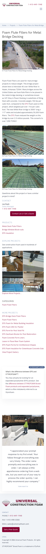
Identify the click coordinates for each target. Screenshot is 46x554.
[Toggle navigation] (41, 9)
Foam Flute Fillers (9, 305)
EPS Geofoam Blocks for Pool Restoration (19, 334)
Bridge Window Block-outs (13, 230)
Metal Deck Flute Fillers (12, 226)
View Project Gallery (10, 352)
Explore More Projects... (12, 293)
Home (4, 25)
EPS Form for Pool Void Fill (13, 330)
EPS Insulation (8, 233)
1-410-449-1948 (9, 209)
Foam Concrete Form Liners (13, 338)
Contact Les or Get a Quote (23, 214)
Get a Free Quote (11, 529)
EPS (26, 104)
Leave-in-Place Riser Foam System (16, 341)
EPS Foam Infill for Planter (13, 327)
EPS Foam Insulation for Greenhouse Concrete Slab (23, 348)
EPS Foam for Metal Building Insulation (18, 323)
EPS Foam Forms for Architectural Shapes (19, 345)
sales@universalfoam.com (18, 524)
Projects (12, 25)
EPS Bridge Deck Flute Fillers (14, 316)
